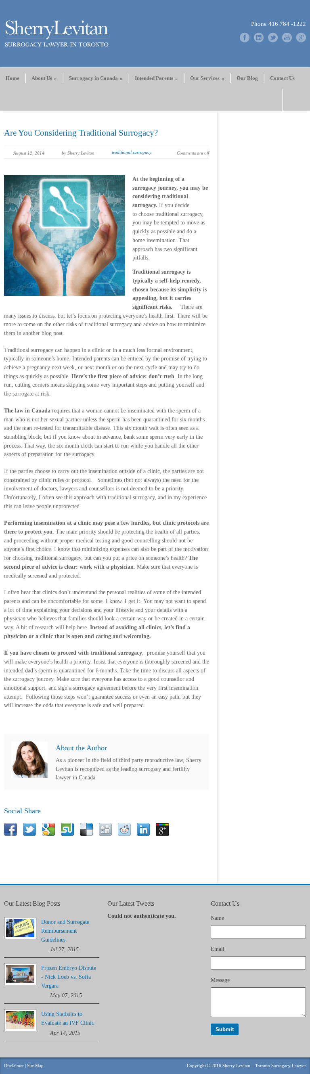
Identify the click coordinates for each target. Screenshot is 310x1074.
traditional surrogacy (131, 152)
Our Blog (247, 78)
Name (217, 918)
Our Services (207, 78)
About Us (44, 78)
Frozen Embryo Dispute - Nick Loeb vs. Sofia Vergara (68, 976)
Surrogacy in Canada (96, 78)
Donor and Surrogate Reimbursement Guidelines (65, 930)
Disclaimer (14, 1065)
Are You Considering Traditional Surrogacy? (81, 133)
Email (217, 949)
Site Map (35, 1065)
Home (12, 78)
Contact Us (282, 78)
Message (220, 980)
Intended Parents (156, 78)
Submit (225, 1029)
